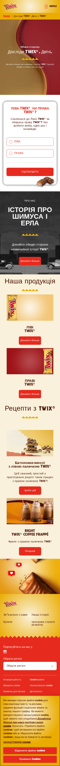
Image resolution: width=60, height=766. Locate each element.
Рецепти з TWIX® (30, 409)
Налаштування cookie (41, 685)
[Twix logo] (12, 604)
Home (6, 16)
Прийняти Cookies (29, 759)
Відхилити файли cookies (30, 751)
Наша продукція (30, 281)
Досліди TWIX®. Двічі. (30, 52)
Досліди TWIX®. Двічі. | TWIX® (30, 16)
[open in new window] (30, 307)
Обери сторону (30, 47)
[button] (52, 6)
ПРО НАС (30, 201)
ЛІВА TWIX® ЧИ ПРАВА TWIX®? (30, 110)
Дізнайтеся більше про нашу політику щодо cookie (27, 722)
